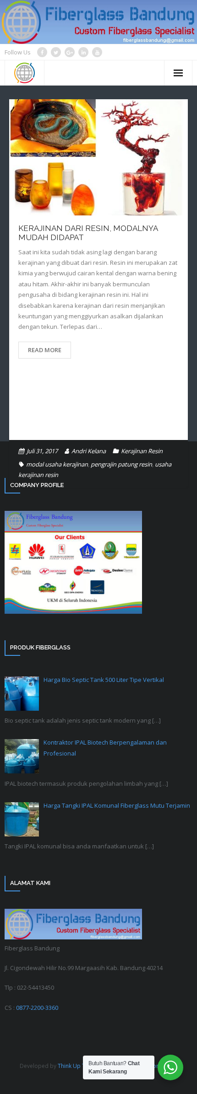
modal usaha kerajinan (57, 464)
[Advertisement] (98, 406)
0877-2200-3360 (37, 1007)
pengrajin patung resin (121, 464)
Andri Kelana (88, 451)
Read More (44, 350)
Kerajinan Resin (142, 451)
